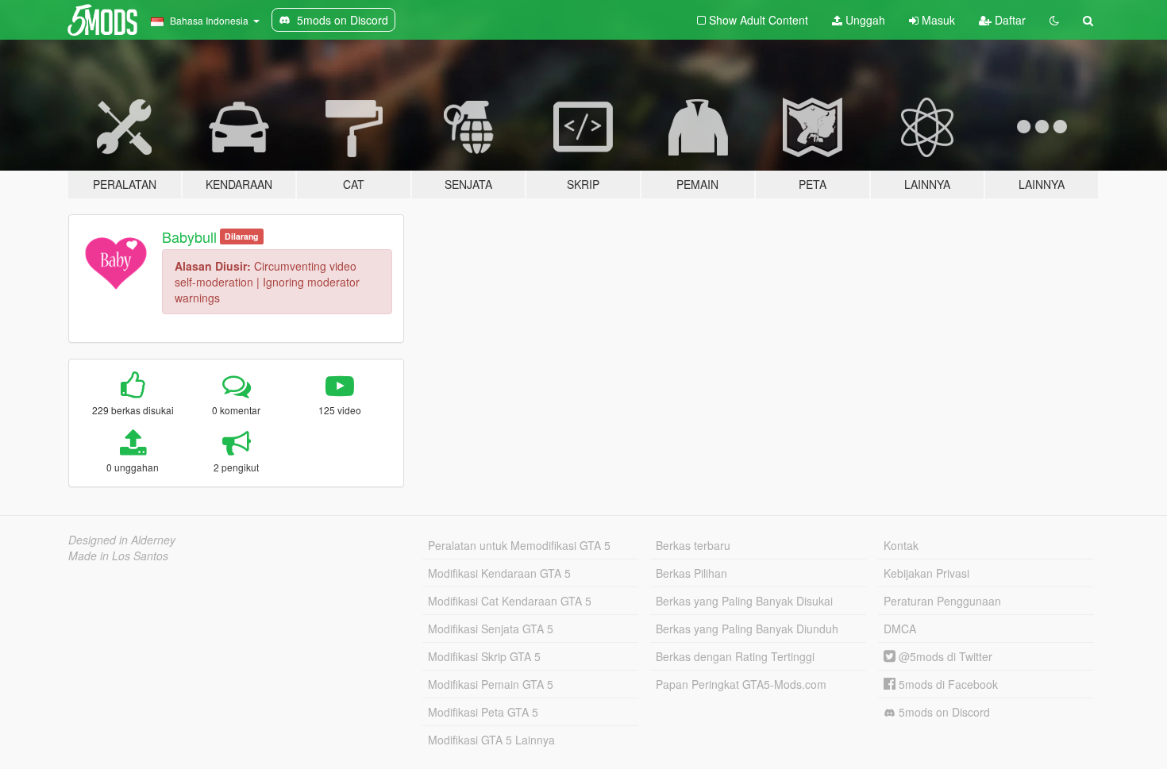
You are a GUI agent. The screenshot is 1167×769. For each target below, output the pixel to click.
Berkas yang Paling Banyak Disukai (744, 601)
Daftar (1009, 20)
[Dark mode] (1054, 20)
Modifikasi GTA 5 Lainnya (491, 740)
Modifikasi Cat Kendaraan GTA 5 (509, 601)
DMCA (900, 628)
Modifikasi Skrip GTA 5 (484, 656)
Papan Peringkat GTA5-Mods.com (741, 684)
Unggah (863, 20)
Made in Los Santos (118, 555)
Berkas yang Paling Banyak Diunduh (747, 628)
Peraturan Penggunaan (942, 601)
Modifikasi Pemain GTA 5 (490, 684)
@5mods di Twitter (943, 656)
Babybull (189, 236)
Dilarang (241, 236)
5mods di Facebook (946, 684)
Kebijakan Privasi (926, 573)
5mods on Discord (942, 712)
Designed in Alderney (121, 540)
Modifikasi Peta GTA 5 (483, 712)
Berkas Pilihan (691, 573)
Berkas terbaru (693, 545)
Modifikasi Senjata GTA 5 (490, 628)
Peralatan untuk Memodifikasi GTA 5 (519, 545)
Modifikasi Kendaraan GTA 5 (499, 573)
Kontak (901, 545)
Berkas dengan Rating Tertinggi (735, 656)
